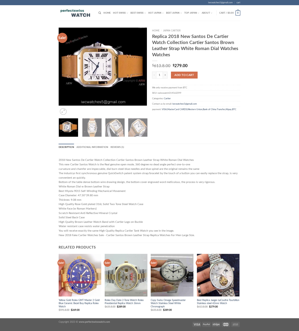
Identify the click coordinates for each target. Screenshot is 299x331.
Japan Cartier (172, 31)
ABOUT (206, 13)
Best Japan (173, 13)
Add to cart (184, 75)
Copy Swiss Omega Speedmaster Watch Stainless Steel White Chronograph (168, 303)
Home (107, 13)
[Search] (99, 13)
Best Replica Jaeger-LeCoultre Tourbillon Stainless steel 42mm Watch (218, 302)
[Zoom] (63, 111)
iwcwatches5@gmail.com (220, 3)
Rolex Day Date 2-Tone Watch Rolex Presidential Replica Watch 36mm (124, 302)
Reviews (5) (117, 147)
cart (238, 3)
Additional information (92, 147)
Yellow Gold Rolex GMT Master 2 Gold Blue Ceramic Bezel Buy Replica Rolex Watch (79, 303)
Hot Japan (154, 13)
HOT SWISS (119, 13)
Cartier (167, 99)
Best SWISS (137, 13)
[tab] (66, 147)
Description (66, 147)
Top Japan (190, 13)
